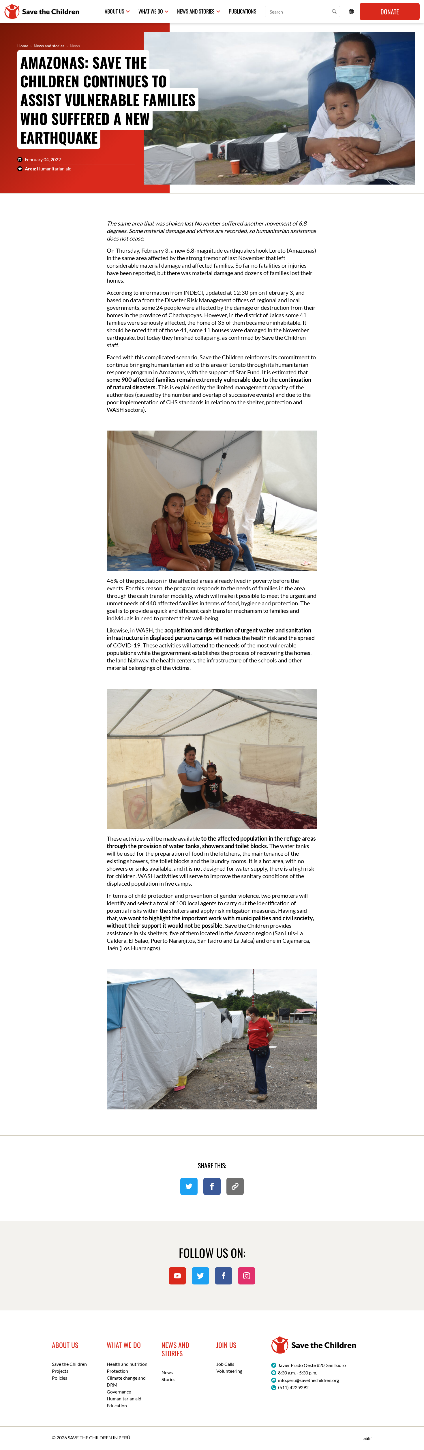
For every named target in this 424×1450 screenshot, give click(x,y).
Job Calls (225, 1364)
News (75, 45)
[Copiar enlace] (235, 1186)
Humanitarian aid (124, 1398)
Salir (367, 1438)
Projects (60, 1371)
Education (117, 1405)
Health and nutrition (127, 1364)
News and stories (49, 45)
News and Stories (196, 11)
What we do (150, 11)
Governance (119, 1391)
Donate (389, 11)
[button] (334, 11)
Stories (168, 1379)
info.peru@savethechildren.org (308, 1380)
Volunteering (229, 1371)
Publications (242, 11)
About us (114, 11)
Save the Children (69, 1364)
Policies (59, 1377)
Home (22, 45)
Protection (117, 1371)
